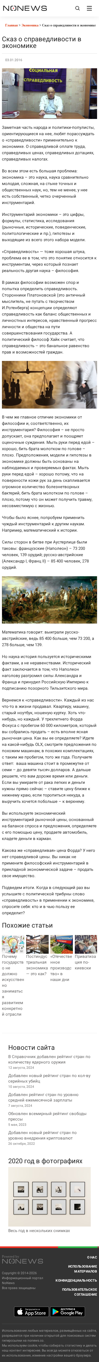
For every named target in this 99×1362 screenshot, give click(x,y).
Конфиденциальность (76, 1280)
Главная (11, 25)
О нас (92, 1257)
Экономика (29, 25)
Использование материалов (82, 1269)
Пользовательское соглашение (79, 1292)
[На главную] (25, 8)
